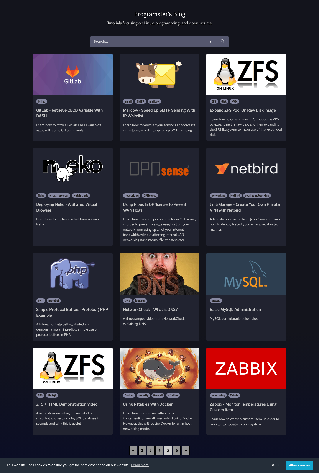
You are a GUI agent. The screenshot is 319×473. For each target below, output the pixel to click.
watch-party (81, 195)
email (128, 101)
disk (224, 101)
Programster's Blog (159, 14)
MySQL (216, 300)
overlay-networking (257, 195)
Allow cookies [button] (299, 465)
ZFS (214, 101)
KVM (234, 101)
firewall (158, 395)
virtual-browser (59, 195)
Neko (41, 195)
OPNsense (150, 195)
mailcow (154, 101)
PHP (40, 300)
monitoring (218, 395)
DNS (127, 300)
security (143, 395)
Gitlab (41, 101)
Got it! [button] (276, 465)
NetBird (235, 195)
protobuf (53, 300)
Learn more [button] (140, 465)
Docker (129, 395)
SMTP (140, 101)
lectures (140, 300)
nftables (173, 395)
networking (132, 195)
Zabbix (234, 395)
